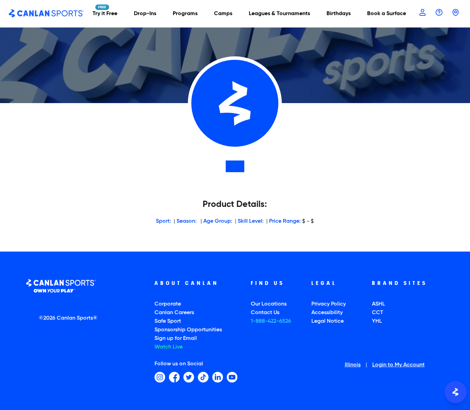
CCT (377, 312)
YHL (377, 321)
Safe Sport (167, 321)
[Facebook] (174, 377)
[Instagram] (159, 377)
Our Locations (269, 304)
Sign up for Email (175, 338)
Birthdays (339, 13)
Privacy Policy (328, 304)
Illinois (353, 365)
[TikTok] (203, 377)
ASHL (378, 304)
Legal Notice (327, 321)
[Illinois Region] (455, 13)
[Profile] (422, 13)
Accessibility (327, 312)
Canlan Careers (174, 312)
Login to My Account (398, 365)
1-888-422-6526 (271, 321)
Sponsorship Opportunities (188, 330)
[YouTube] (232, 377)
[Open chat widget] (456, 392)
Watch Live (168, 347)
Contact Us (265, 312)
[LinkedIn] (217, 377)
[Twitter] (188, 377)
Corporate (167, 304)
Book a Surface (386, 13)
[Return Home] (46, 14)
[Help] (439, 13)
